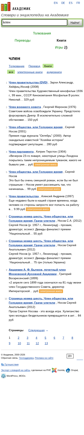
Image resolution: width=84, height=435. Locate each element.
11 (28, 343)
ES (71, 3)
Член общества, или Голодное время (36, 127)
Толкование (16, 66)
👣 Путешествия (10, 364)
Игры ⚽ (61, 47)
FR (78, 3)
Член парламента (21, 151)
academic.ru (15, 6)
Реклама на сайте (44, 358)
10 (19, 343)
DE (63, 3)
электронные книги (30, 72)
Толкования (42, 33)
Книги (61, 40)
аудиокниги (54, 72)
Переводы (23, 40)
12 (37, 343)
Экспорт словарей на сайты (15, 370)
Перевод (34, 66)
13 (46, 343)
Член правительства (24, 196)
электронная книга (45, 164)
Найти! (75, 22)
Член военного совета (25, 106)
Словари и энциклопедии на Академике (35, 15)
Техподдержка (26, 358)
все (11, 72)
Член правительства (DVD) (28, 82)
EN (55, 3)
